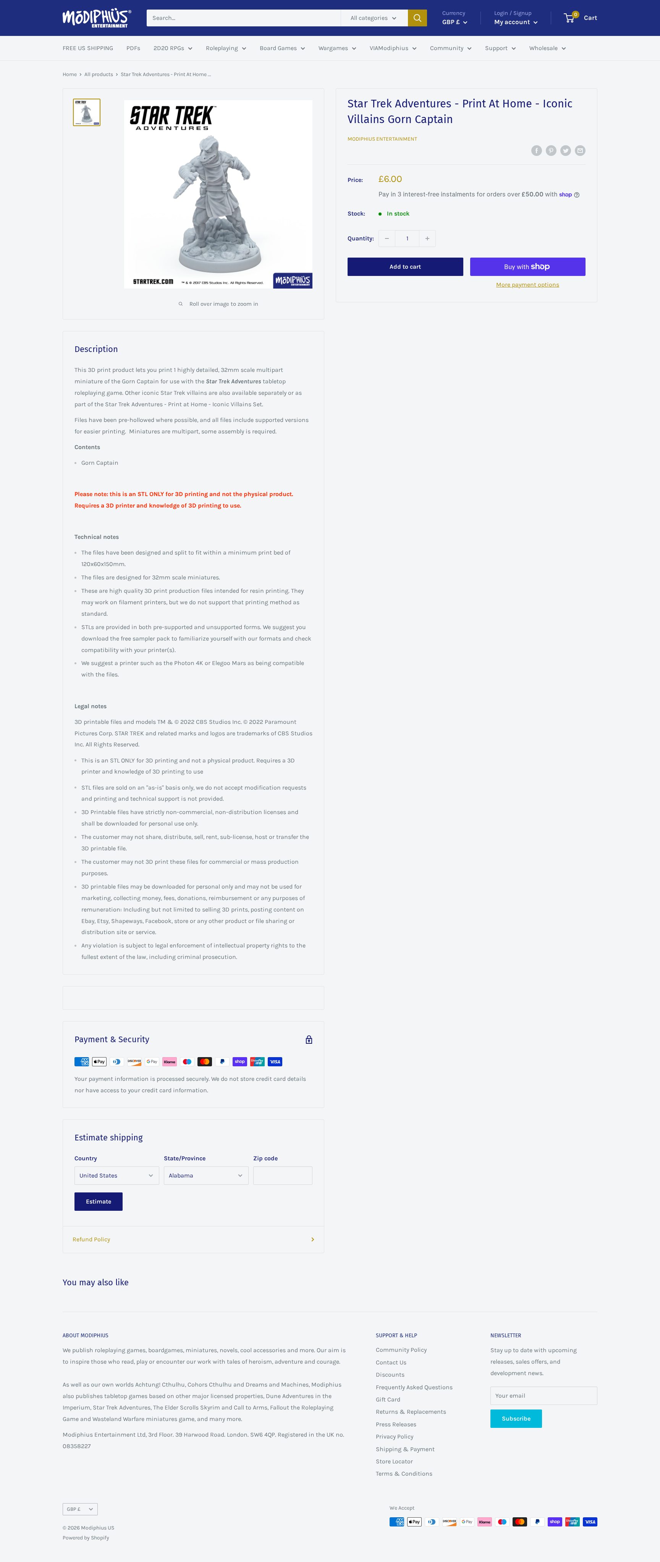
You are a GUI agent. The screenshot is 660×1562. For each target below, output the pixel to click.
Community (446, 48)
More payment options (527, 284)
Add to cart (405, 266)
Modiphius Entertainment (382, 139)
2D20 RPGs (169, 48)
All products (98, 74)
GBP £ (74, 1509)
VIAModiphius (389, 48)
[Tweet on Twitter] (565, 150)
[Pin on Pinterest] (551, 150)
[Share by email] (580, 150)
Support (496, 48)
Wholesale (543, 48)
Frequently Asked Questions (414, 1387)
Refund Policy (91, 1239)
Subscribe (516, 1418)
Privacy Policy (394, 1436)
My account (513, 22)
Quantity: (361, 238)
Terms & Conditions (404, 1473)
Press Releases (396, 1424)
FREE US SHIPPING (88, 48)
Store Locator (394, 1461)
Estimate (98, 1201)
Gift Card (388, 1399)
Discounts (390, 1374)
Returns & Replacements (411, 1411)
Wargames (333, 48)
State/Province (184, 1158)
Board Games (278, 48)
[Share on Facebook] (536, 150)
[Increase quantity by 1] (427, 238)
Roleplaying (222, 48)
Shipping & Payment (405, 1449)
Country (85, 1158)
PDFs (133, 48)
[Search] (417, 18)
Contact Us (391, 1362)
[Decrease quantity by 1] (387, 238)
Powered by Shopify (86, 1537)
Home (70, 74)
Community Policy (401, 1349)
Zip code (265, 1158)
